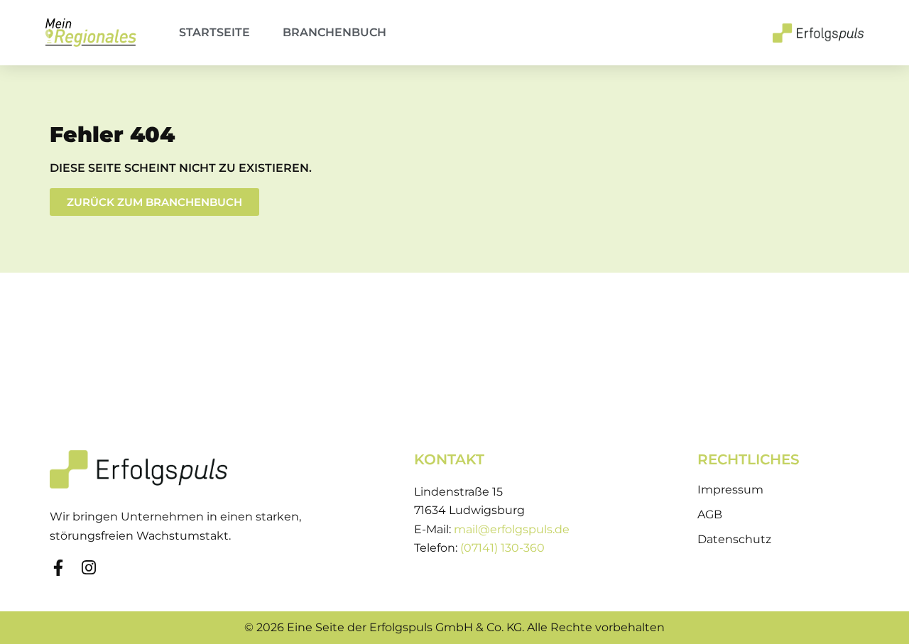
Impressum (730, 489)
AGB (709, 514)
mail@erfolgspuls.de (512, 529)
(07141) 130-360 (502, 548)
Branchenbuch (334, 32)
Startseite (214, 32)
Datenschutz (734, 539)
